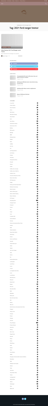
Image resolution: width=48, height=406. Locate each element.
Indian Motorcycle (13, 243)
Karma (11, 254)
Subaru (11, 365)
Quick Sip (11, 327)
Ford (9, 47)
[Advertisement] (24, 14)
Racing (11, 329)
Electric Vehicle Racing (14, 193)
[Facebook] (44, 1)
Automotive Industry (13, 123)
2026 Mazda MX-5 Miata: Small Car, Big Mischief (26, 88)
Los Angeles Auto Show (14, 270)
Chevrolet (12, 157)
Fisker (11, 211)
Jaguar (11, 248)
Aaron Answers (13, 107)
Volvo (11, 386)
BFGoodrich (12, 130)
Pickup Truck (12, 311)
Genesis (11, 220)
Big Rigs (11, 132)
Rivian (11, 340)
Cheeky (11, 155)
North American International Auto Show (17, 306)
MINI (11, 291)
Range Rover (12, 334)
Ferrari (11, 207)
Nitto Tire (11, 304)
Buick (11, 141)
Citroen (11, 164)
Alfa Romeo (12, 112)
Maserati (11, 279)
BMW (11, 134)
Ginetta (11, 225)
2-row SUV (12, 103)
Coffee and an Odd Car (14, 171)
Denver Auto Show (13, 177)
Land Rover (12, 263)
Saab (11, 345)
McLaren (11, 286)
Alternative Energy (13, 114)
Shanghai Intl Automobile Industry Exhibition (18, 356)
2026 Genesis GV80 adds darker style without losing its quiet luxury (27, 82)
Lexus (11, 266)
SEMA (11, 354)
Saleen (11, 347)
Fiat (10, 209)
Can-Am (11, 146)
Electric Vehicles (13, 195)
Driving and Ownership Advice (15, 184)
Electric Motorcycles (13, 191)
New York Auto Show (14, 297)
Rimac (11, 338)
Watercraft (12, 388)
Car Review (4, 47)
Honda (11, 236)
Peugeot (11, 309)
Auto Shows (12, 121)
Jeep (11, 252)
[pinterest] (24, 69)
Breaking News (13, 137)
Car (10, 148)
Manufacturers (12, 277)
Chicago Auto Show (13, 159)
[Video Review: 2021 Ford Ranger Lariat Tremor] (12, 41)
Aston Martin (12, 116)
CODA (11, 166)
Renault (11, 336)
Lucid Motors (12, 275)
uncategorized (12, 377)
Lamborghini (12, 261)
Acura (11, 109)
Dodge (11, 182)
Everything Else (13, 200)
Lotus (11, 272)
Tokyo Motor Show (13, 372)
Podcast (11, 313)
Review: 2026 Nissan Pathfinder (23, 94)
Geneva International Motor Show (16, 223)
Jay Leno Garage (13, 250)
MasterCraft (12, 282)
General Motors (13, 218)
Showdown (12, 359)
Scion (11, 349)
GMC (11, 227)
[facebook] (24, 63)
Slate (11, 361)
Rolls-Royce (12, 343)
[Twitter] (46, 1)
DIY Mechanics (13, 180)
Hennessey (12, 234)
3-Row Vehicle (12, 105)
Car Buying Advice (13, 150)
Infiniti (11, 245)
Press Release (12, 322)
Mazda (11, 284)
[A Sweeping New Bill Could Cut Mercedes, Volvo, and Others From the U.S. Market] (13, 77)
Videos (11, 381)
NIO (10, 300)
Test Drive (12, 370)
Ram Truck (12, 331)
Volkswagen (12, 383)
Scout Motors (12, 352)
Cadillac (11, 143)
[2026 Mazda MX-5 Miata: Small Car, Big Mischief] (13, 89)
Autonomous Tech (13, 125)
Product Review (13, 325)
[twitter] (24, 66)
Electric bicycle (12, 189)
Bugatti (11, 139)
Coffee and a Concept (14, 168)
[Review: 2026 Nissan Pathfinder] (13, 95)
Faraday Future (13, 202)
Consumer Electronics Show (15, 175)
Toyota (11, 374)
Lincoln (11, 268)
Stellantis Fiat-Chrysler (14, 363)
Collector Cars (12, 173)
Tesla (11, 368)
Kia (10, 257)
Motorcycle (12, 295)
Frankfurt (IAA (12, 216)
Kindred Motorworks (13, 259)
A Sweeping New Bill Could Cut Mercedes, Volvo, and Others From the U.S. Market (27, 76)
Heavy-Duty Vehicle (13, 232)
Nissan (11, 302)
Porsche (11, 320)
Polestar (11, 318)
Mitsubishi (12, 293)
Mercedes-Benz (13, 288)
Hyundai (11, 241)
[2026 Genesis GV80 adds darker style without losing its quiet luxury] (13, 83)
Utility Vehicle (12, 379)
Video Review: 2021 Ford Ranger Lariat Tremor (11, 51)
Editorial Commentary (14, 186)
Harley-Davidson (13, 229)
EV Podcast (12, 198)
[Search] (45, 3)
